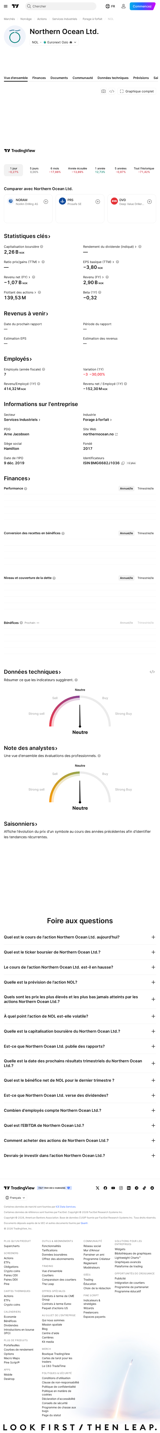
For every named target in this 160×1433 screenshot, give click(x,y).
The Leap (48, 1283)
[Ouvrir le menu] (6, 6)
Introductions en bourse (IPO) (19, 1331)
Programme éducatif (128, 1291)
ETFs (7, 1262)
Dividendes (11, 1325)
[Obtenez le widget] (111, 91)
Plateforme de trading (129, 1266)
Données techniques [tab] (113, 78)
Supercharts (12, 1246)
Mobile (8, 1374)
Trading (88, 1279)
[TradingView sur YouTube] (113, 1188)
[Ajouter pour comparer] (46, 201)
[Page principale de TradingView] (15, 6)
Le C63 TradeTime (54, 1366)
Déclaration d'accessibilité (58, 1398)
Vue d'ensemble (52, 1271)
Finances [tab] (39, 78)
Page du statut (51, 1415)
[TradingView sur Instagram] (121, 1188)
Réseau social (92, 1246)
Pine (6, 1283)
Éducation (90, 1283)
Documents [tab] (59, 78)
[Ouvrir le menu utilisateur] (123, 6)
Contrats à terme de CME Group (58, 1297)
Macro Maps (12, 1358)
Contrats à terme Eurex (56, 1303)
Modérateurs (92, 1267)
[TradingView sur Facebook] (105, 1188)
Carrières (47, 1337)
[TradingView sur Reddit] (152, 1188)
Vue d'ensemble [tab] (16, 78)
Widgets (120, 1249)
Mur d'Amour (92, 1250)
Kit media (48, 1341)
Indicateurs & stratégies (92, 1302)
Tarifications (49, 1250)
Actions (8, 1258)
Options (9, 1353)
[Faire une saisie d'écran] (103, 91)
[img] (71, 42)
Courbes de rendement (18, 1349)
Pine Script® (12, 1362)
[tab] (126, 488)
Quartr (84, 1223)
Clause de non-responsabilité (60, 1382)
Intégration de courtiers (130, 1282)
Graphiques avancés (128, 1262)
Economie (10, 1316)
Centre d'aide (50, 1333)
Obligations (11, 1266)
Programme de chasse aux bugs (59, 1409)
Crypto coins (12, 1271)
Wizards (89, 1308)
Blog (45, 1328)
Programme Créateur (97, 1258)
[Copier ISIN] (123, 463)
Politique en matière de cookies (56, 1392)
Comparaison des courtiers (59, 1279)
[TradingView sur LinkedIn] (129, 1188)
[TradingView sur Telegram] (136, 1188)
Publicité (120, 1278)
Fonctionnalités (51, 1246)
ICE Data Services (66, 1206)
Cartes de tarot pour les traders (57, 1359)
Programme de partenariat (131, 1287)
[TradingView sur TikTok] (144, 1188)
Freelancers (91, 1312)
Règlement (90, 1263)
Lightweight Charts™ (128, 1257)
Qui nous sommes (53, 1320)
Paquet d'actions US (55, 1308)
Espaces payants (94, 1316)
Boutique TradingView (56, 1353)
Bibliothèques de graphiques (133, 1253)
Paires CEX (11, 1275)
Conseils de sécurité (55, 1403)
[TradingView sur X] (97, 1188)
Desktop (9, 1378)
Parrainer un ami (94, 1254)
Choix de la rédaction (97, 1288)
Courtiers (47, 1275)
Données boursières (54, 1254)
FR (113, 6)
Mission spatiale (52, 1324)
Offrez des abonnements (58, 1258)
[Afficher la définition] (41, 246)
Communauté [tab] (83, 78)
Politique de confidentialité (59, 1386)
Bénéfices (10, 1321)
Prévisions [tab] (141, 78)
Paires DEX (11, 1279)
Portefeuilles (12, 1345)
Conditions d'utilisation (56, 1378)
